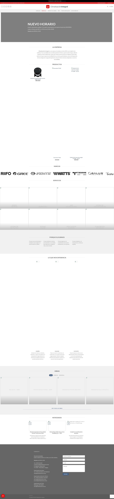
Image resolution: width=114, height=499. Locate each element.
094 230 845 (41, 484)
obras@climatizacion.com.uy (40, 486)
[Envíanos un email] (6, 7)
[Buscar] (107, 6)
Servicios (44, 10)
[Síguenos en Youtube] (11, 7)
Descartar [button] (64, 1)
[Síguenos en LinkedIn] (8, 7)
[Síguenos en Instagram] (4, 7)
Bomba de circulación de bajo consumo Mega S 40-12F (38, 79)
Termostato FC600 (57, 157)
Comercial (55, 375)
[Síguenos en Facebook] (2, 7)
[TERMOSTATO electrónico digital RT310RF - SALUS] (76, 112)
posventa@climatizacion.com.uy (40, 480)
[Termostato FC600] (57, 112)
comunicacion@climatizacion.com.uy (41, 464)
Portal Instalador (65, 10)
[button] (3, 496)
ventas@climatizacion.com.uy (40, 473)
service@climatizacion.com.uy (40, 479)
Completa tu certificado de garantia (76, 432)
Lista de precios (74, 10)
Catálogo (38, 10)
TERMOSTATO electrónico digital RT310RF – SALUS (76, 158)
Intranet (31, 495)
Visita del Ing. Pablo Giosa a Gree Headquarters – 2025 (57, 432)
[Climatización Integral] (57, 6)
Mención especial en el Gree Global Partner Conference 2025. (38, 432)
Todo (51, 375)
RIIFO (59, 10)
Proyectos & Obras (52, 10)
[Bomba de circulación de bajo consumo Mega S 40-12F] (38, 72)
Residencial (61, 375)
